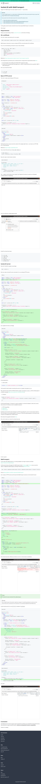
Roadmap (2, 775)
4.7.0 (22, 9)
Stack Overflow (4, 748)
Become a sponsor (4, 777)
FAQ (1, 772)
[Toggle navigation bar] (1, 3)
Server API (3, 739)
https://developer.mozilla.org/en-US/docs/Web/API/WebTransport (15, 21)
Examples (2, 738)
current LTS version (17, 32)
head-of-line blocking (15, 15)
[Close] (40, 1)
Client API (2, 741)
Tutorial (2, 736)
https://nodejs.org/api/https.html (11, 147)
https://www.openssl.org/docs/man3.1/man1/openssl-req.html (17, 58)
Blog (1, 757)
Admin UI (2, 766)
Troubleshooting (4, 747)
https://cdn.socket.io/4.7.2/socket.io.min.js (16, 392)
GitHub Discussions (4, 750)
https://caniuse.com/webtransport (7, 462)
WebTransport (5, 409)
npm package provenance (25, 0)
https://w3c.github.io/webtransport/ (10, 20)
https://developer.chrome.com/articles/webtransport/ (13, 22)
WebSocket (4, 408)
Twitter (2, 759)
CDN (1, 765)
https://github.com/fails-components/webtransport (13, 472)
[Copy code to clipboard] (39, 40)
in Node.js (24, 465)
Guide (2, 734)
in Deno (29, 465)
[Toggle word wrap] (37, 469)
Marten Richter (26, 466)
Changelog (3, 773)
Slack (2, 751)
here (36, 60)
